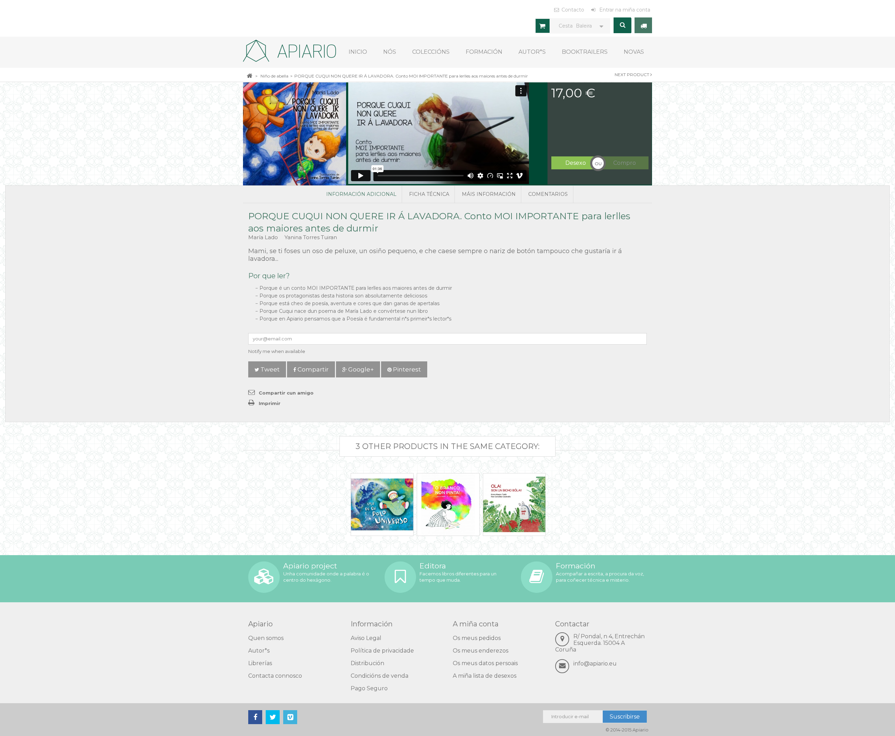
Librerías (260, 663)
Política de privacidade (382, 650)
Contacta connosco (275, 675)
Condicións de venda (379, 675)
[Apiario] (289, 51)
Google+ (360, 369)
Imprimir (269, 403)
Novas (634, 52)
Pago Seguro (369, 688)
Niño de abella (274, 76)
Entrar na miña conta (624, 10)
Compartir (312, 369)
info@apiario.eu (595, 663)
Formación (484, 52)
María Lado (263, 237)
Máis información (489, 194)
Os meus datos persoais (485, 663)
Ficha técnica (429, 194)
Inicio (358, 52)
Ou (598, 163)
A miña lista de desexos (484, 675)
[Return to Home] (249, 75)
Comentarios (548, 194)
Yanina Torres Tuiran (311, 237)
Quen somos (266, 638)
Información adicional (361, 194)
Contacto (572, 10)
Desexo (575, 163)
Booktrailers (585, 52)
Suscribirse (625, 716)
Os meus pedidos (477, 638)
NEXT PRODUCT (632, 74)
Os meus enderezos (480, 650)
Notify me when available (276, 351)
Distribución (367, 663)
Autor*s (532, 52)
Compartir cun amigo (286, 393)
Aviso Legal (366, 638)
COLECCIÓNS (431, 52)
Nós (389, 52)
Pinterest (406, 369)
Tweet (269, 369)
